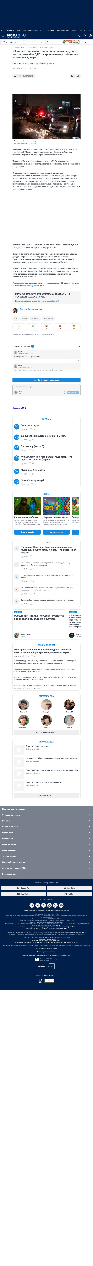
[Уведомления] (85, 36)
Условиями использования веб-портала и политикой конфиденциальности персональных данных (46, 942)
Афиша (74, 30)
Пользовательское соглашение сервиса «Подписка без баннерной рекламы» (46, 955)
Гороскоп (83, 30)
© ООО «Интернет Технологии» (46, 975)
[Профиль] (90, 36)
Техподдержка (9, 856)
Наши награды (9, 844)
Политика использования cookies (46, 949)
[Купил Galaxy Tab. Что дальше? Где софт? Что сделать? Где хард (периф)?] (17, 460)
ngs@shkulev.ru (56, 925)
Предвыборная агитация (13, 862)
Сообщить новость (11, 815)
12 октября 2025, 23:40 (19, 68)
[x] (55, 905)
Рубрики (6, 821)
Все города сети (9, 874)
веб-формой (63, 928)
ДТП (15, 318)
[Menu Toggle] (2, 36)
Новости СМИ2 (19, 408)
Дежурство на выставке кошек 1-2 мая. (43, 436)
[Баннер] (71, 42)
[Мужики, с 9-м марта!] (17, 472)
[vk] (37, 905)
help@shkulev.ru (41, 928)
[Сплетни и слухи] (17, 427)
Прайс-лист (7, 832)
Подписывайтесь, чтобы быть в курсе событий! (37, 301)
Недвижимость (7, 30)
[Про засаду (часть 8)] (17, 448)
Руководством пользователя (46, 939)
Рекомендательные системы (46, 952)
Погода (43, 30)
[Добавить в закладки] (72, 76)
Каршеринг (35, 318)
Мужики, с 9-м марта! (33, 470)
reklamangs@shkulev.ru (78, 933)
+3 (71, 361)
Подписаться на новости (13, 809)
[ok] (43, 905)
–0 (78, 361)
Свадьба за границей (32, 480)
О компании (7, 838)
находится (33, 285)
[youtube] (61, 905)
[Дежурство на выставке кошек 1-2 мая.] (17, 438)
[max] (49, 905)
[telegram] (31, 905)
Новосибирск (48, 318)
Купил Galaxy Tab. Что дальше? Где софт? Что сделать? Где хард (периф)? (46, 458)
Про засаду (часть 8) (32, 446)
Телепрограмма (63, 30)
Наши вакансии (9, 850)
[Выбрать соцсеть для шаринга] (78, 76)
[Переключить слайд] (77, 505)
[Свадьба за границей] (17, 482)
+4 (71, 374)
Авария (24, 318)
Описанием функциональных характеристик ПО (46, 941)
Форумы (51, 30)
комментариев (25, 76)
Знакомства (33, 30)
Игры (46, 493)
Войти (20, 393)
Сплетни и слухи (30, 425)
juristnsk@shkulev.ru (69, 927)
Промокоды (21, 30)
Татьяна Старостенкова (31, 309)
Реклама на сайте (10, 827)
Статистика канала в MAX (14, 868)
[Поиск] (79, 36)
